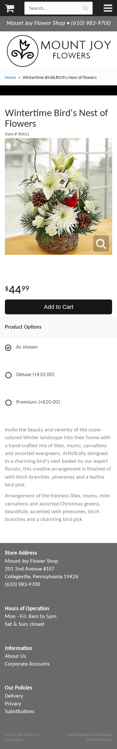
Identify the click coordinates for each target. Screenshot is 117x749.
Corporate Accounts (27, 664)
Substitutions (19, 711)
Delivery (14, 696)
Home (10, 78)
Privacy (13, 704)
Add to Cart (58, 307)
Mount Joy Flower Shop (58, 51)
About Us (15, 656)
